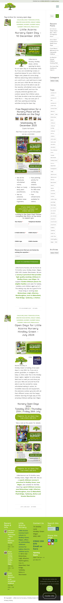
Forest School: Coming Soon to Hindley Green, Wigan (10, 558)
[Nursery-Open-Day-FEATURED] (7, 22)
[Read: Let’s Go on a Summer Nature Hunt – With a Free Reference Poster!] (5, 531)
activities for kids (53, 99)
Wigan (52, 242)
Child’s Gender (33, 241)
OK (49, 589)
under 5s (53, 233)
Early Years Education (31, 20)
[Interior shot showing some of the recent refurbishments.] (21, 118)
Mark (35, 308)
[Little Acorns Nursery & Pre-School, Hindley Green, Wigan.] (12, 6)
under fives (53, 236)
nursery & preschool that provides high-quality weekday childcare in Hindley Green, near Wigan (28, 277)
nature (52, 185)
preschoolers (54, 221)
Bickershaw (53, 117)
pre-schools (53, 216)
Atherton (53, 111)
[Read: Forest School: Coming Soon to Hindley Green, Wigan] (5, 552)
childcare (53, 123)
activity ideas (54, 108)
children (52, 136)
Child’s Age (18, 241)
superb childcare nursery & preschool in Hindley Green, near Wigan (28, 482)
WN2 (56, 242)
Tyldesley (53, 230)
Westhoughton (54, 239)
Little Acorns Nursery (53, 178)
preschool (53, 218)
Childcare (20, 20)
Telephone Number (34, 223)
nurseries (53, 193)
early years (53, 139)
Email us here (37, 547)
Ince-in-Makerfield (53, 164)
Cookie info (49, 596)
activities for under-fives (53, 104)
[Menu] (56, 6)
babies (52, 114)
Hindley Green (35, 22)
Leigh (52, 171)
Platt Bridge (53, 205)
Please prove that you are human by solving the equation (27, 251)
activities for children (53, 94)
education (53, 147)
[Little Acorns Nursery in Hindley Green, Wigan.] (17, 118)
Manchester (53, 182)
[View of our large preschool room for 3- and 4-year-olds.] (35, 118)
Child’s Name (33, 232)
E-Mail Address (20, 232)
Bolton (52, 120)
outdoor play (54, 199)
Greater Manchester (23, 22)
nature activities (53, 189)
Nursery (26, 24)
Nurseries (20, 24)
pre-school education (53, 212)
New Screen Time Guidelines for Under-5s (54, 68)
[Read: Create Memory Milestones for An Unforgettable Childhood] (5, 573)
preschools (53, 224)
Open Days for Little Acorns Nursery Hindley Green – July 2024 (28, 330)
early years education (53, 143)
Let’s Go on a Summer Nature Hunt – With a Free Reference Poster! (53, 32)
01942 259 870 (45, 1)
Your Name (19, 221)
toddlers (52, 227)
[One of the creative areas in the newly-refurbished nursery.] (30, 118)
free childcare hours (54, 151)
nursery (52, 196)
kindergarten (54, 168)
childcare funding (53, 127)
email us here (55, 1)
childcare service (53, 132)
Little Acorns (53, 174)
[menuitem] (56, 6)
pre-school (53, 208)
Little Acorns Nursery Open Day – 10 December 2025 (28, 33)
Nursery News (35, 24)
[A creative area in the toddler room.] (26, 118)
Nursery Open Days (24, 27)
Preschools (35, 27)
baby (56, 114)
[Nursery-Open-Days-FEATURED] (7, 318)
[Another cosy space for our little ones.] (39, 118)
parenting (53, 202)
